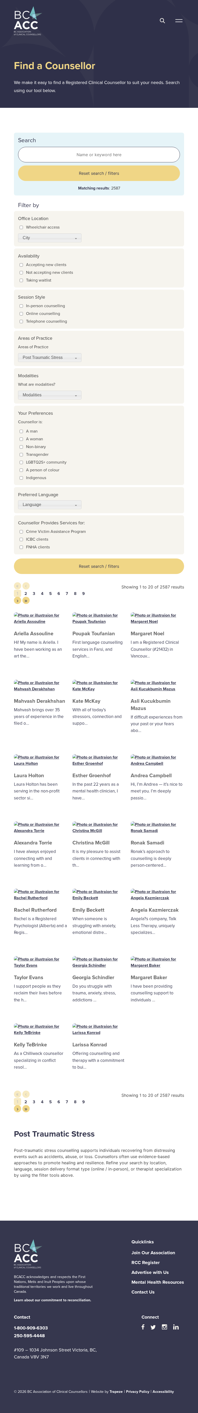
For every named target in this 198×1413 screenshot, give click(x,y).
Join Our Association (153, 1252)
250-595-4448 (29, 1335)
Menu (179, 21)
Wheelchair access (43, 227)
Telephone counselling (46, 321)
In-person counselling (45, 306)
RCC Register (145, 1262)
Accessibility (163, 1391)
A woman (34, 439)
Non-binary (36, 447)
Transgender (37, 454)
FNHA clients (38, 547)
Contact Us (143, 1292)
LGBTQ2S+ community (46, 462)
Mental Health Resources (157, 1282)
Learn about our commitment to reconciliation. (52, 1300)
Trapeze (116, 1391)
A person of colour (42, 470)
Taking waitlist (38, 280)
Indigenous (36, 478)
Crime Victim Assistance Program (56, 531)
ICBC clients (37, 539)
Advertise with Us (150, 1272)
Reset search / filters (99, 173)
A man (32, 431)
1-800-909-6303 (31, 1328)
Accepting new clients (46, 265)
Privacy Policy (137, 1391)
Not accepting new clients (49, 272)
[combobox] (49, 237)
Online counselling (43, 313)
